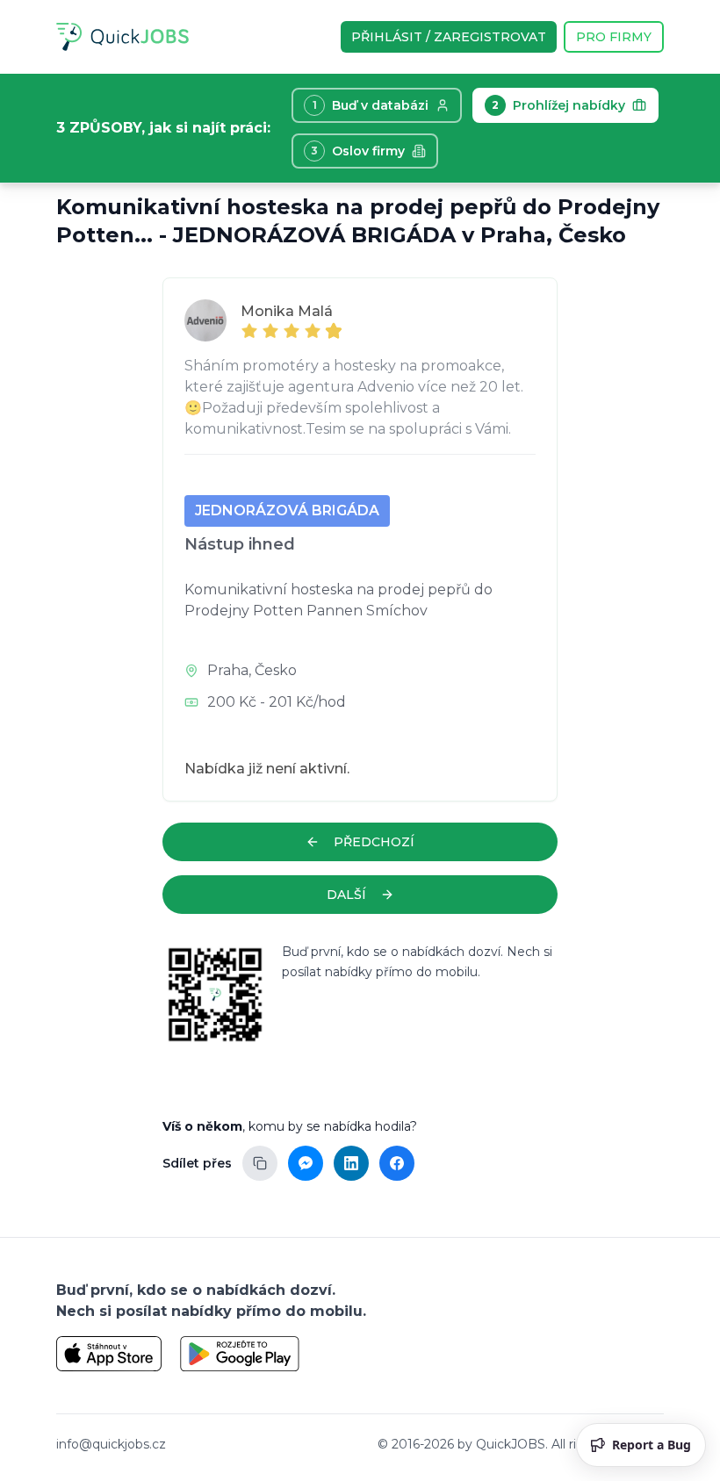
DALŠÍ (346, 894)
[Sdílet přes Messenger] (305, 1163)
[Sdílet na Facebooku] (396, 1163)
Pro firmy (614, 37)
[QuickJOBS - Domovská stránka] (122, 37)
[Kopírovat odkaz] (259, 1163)
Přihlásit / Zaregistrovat (448, 37)
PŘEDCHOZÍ (374, 842)
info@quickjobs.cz (111, 1444)
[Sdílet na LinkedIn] (351, 1163)
